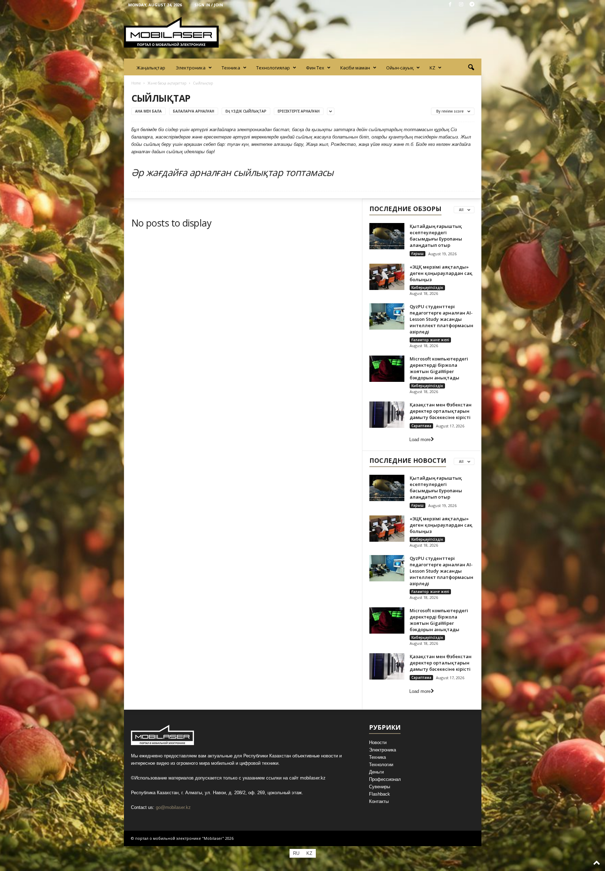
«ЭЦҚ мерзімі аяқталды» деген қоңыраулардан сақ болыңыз (441, 273)
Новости (378, 742)
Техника (231, 68)
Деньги (376, 772)
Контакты (379, 801)
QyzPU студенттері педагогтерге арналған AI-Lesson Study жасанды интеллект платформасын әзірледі (441, 319)
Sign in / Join (208, 4)
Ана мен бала (148, 111)
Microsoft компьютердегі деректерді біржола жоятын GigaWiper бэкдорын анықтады (439, 368)
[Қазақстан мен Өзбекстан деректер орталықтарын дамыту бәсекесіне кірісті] (386, 414)
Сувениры (379, 786)
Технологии (381, 764)
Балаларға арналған (193, 111)
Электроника (191, 68)
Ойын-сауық (399, 68)
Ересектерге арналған (299, 111)
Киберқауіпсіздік (427, 287)
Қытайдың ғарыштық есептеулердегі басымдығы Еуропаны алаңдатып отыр (436, 235)
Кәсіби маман (355, 68)
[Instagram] (461, 4)
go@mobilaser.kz (173, 807)
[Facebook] (450, 4)
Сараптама (421, 425)
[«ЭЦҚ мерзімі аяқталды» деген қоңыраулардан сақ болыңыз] (386, 277)
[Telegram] (472, 4)
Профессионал (385, 779)
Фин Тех (315, 68)
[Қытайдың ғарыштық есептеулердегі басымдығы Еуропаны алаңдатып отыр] (386, 236)
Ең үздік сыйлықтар (245, 111)
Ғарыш (417, 253)
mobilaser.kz (313, 778)
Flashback (379, 794)
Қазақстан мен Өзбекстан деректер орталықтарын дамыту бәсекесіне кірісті (441, 410)
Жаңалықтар (151, 68)
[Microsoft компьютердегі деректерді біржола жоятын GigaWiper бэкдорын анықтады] (386, 369)
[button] (471, 67)
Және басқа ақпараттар (166, 83)
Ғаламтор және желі (430, 339)
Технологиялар (273, 68)
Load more (420, 439)
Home (136, 83)
